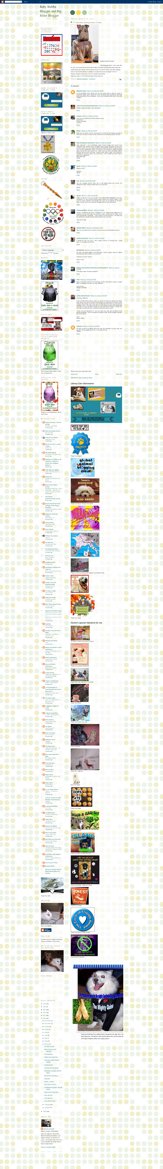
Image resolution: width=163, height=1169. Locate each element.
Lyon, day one (48, 1098)
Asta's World (49, 529)
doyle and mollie (50, 597)
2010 (44, 1018)
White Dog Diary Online (52, 431)
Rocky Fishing (49, 784)
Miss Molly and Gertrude (52, 839)
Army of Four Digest (51, 437)
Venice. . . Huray (49, 1081)
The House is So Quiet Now (52, 454)
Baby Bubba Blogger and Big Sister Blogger (50, 11)
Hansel (78, 195)
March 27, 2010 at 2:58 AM (103, 142)
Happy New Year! (50, 439)
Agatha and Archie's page (53, 610)
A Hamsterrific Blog (51, 806)
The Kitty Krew (50, 746)
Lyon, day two (48, 1095)
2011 (44, 1015)
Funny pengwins (49, 606)
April (46, 1041)
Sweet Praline (49, 522)
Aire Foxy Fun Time (51, 862)
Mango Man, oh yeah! (51, 659)
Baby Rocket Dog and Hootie (85, 142)
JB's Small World (50, 452)
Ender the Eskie (50, 733)
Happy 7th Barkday (50, 577)
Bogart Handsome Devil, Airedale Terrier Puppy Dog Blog (52, 505)
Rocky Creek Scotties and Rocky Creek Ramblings (92, 267)
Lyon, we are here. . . (50, 1100)
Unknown (79, 326)
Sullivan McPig (81, 227)
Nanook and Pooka (51, 640)
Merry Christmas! (49, 557)
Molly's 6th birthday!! (50, 667)
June (46, 1035)
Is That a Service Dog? (51, 814)
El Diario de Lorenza (51, 536)
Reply (78, 100)
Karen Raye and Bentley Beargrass (87, 105)
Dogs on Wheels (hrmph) (52, 471)
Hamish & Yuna (50, 739)
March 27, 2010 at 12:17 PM (94, 227)
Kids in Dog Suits (50, 832)
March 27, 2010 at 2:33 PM (96, 238)
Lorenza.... (48, 537)
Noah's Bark (49, 774)
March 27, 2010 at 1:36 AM (90, 116)
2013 (44, 1009)
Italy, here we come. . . (50, 1084)
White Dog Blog (81, 91)
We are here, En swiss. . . (51, 1075)
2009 (44, 1111)
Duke (78, 279)
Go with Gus (49, 542)
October (47, 1026)
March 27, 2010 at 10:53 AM (96, 210)
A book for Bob (48, 1065)
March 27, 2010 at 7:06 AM (89, 166)
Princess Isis (49, 555)
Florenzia (47, 1078)
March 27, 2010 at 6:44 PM (88, 279)
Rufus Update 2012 (50, 721)
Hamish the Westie (51, 826)
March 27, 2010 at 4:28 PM (92, 250)
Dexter (78, 166)
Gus (77, 180)
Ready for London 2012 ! (52, 693)
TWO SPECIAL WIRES (52, 470)
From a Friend (49, 592)
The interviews (48, 1054)
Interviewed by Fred (50, 544)
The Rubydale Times (51, 549)
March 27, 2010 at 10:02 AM (90, 195)
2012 (44, 1012)
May (46, 1038)
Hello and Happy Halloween (52, 858)
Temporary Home (50, 586)
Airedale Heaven (50, 562)
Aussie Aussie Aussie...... (52, 841)
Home (96, 374)
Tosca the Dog (49, 763)
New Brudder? (49, 625)
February (47, 1104)
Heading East (49, 764)
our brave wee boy (50, 599)
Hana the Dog (49, 846)
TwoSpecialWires (81, 210)
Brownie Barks (49, 866)
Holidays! (47, 741)
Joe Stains (48, 726)
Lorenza (79, 116)
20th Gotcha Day (50, 524)
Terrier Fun (48, 476)
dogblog (48, 624)
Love (46, 642)
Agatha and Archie (82, 238)
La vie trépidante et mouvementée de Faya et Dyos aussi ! (53, 689)
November (48, 1023)
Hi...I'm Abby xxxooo (51, 789)
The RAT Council (49, 1046)
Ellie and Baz (49, 769)
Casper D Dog (49, 672)
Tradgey (47, 801)
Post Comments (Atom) (85, 377)
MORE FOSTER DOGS (51, 682)
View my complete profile (48, 1147)
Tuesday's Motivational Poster (53, 509)
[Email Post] (120, 79)
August (47, 1029)
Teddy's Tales (49, 576)
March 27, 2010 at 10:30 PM (91, 326)
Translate (55, 253)
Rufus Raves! (49, 719)
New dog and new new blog (53, 827)
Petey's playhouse (51, 657)
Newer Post (74, 374)
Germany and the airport (51, 1067)
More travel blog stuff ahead (53, 571)
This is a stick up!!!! (50, 834)
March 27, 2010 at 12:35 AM (107, 105)
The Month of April (50, 821)
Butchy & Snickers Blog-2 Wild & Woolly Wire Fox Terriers (53, 871)
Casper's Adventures (51, 681)
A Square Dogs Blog (51, 713)
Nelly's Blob (49, 783)
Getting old (48, 447)
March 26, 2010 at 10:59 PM (95, 91)
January (47, 1107)
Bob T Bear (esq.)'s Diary (53, 604)
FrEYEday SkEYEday (51, 426)
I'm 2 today (48, 808)
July (46, 1032)
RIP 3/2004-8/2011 (50, 758)
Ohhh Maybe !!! (49, 517)
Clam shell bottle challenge (52, 550)
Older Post (119, 374)
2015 (44, 1004)
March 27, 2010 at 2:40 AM (89, 130)
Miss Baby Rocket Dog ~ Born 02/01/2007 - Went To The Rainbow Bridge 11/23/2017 (53, 490)
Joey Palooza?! (49, 728)
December (48, 1020)
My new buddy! (49, 734)
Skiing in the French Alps (51, 1092)
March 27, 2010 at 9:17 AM (87, 180)
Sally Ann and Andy (48, 1129)
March (47, 1044)
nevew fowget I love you (52, 531)
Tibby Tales (48, 819)
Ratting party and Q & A (51, 1057)
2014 (44, 1006)
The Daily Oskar (50, 698)
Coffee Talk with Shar (83, 295)
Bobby (78, 130)
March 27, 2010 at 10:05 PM (99, 295)
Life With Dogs (50, 813)
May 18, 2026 (49, 432)
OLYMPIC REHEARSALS (52, 714)
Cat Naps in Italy (50, 591)
